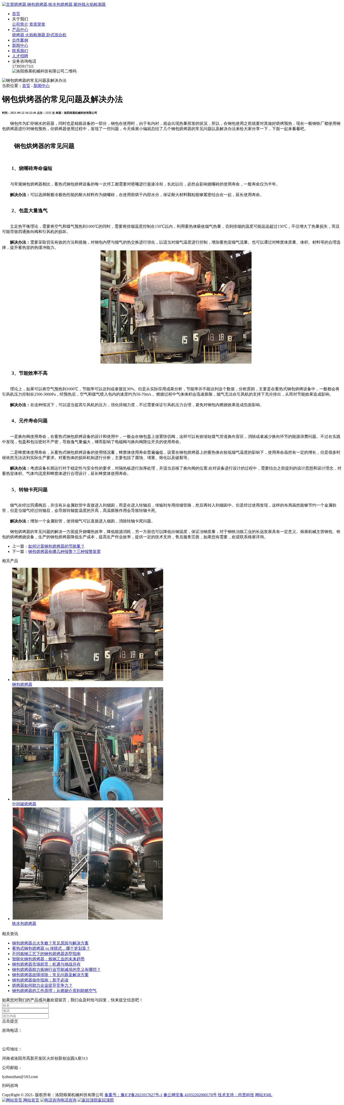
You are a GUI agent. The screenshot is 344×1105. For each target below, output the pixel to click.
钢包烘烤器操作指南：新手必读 (40, 980)
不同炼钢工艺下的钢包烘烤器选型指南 (46, 953)
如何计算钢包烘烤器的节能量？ (56, 546)
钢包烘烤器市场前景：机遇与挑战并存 (46, 964)
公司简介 (20, 24)
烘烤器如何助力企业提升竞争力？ (42, 985)
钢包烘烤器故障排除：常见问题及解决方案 (50, 975)
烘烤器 (18, 35)
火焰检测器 (35, 35)
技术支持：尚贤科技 (236, 1095)
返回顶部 (106, 1100)
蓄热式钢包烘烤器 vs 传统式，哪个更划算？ (51, 948)
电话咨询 (68, 1100)
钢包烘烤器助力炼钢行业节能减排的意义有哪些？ (56, 969)
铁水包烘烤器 (24, 923)
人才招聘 (20, 56)
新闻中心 (20, 45)
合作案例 (20, 40)
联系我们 (20, 51)
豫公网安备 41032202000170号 (190, 1095)
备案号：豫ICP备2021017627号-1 (133, 1095)
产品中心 (20, 29)
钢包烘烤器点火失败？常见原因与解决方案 (50, 943)
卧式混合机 (56, 35)
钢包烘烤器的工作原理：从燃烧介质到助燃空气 (54, 990)
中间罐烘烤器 (24, 804)
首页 (16, 14)
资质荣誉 (37, 24)
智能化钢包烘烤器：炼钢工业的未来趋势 (48, 959)
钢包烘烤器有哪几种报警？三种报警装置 (64, 551)
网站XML (263, 1095)
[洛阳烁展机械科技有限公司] (54, 4)
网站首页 (30, 1100)
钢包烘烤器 (22, 684)
